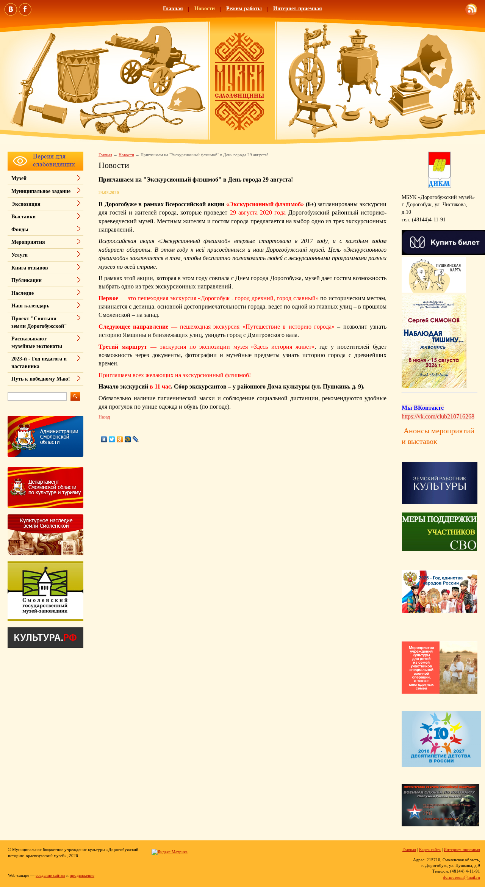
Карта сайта (430, 849)
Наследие (22, 293)
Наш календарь (30, 306)
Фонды (19, 229)
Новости (204, 8)
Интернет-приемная (297, 8)
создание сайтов (50, 875)
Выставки (23, 216)
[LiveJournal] (136, 439)
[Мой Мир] (128, 439)
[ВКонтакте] (104, 439)
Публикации (26, 280)
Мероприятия (28, 242)
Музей (19, 178)
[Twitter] (112, 439)
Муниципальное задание (40, 191)
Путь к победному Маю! (40, 379)
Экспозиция (26, 204)
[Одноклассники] (120, 439)
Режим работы (244, 8)
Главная (173, 8)
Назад (104, 417)
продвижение (82, 875)
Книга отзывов (29, 268)
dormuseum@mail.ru (461, 877)
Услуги (19, 255)
